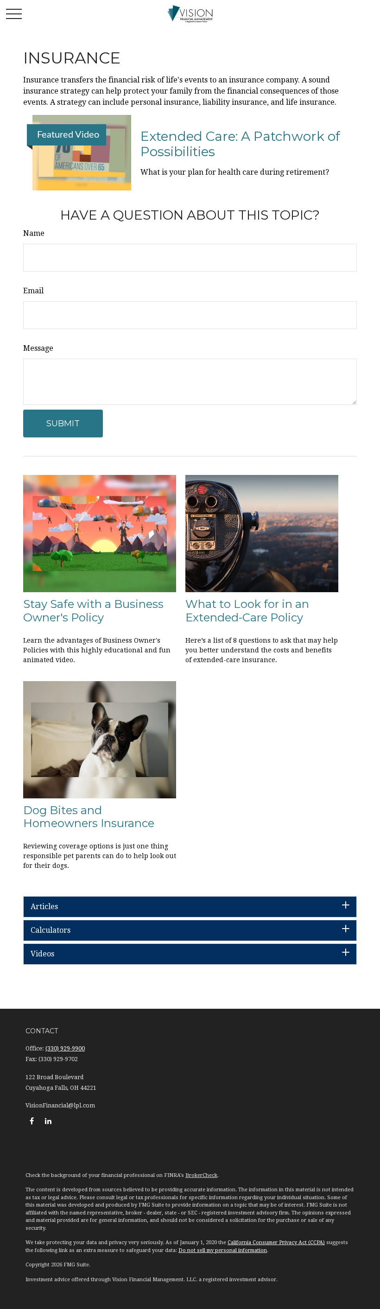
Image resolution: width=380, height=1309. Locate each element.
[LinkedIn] (48, 1121)
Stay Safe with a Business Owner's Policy (93, 610)
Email (33, 290)
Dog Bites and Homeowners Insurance (88, 816)
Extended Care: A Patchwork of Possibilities (240, 144)
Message (38, 348)
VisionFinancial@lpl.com (60, 1105)
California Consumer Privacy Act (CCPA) (276, 1242)
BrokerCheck (201, 1175)
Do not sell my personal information (222, 1250)
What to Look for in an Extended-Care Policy (247, 610)
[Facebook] (31, 1121)
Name (33, 233)
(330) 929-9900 (65, 1048)
